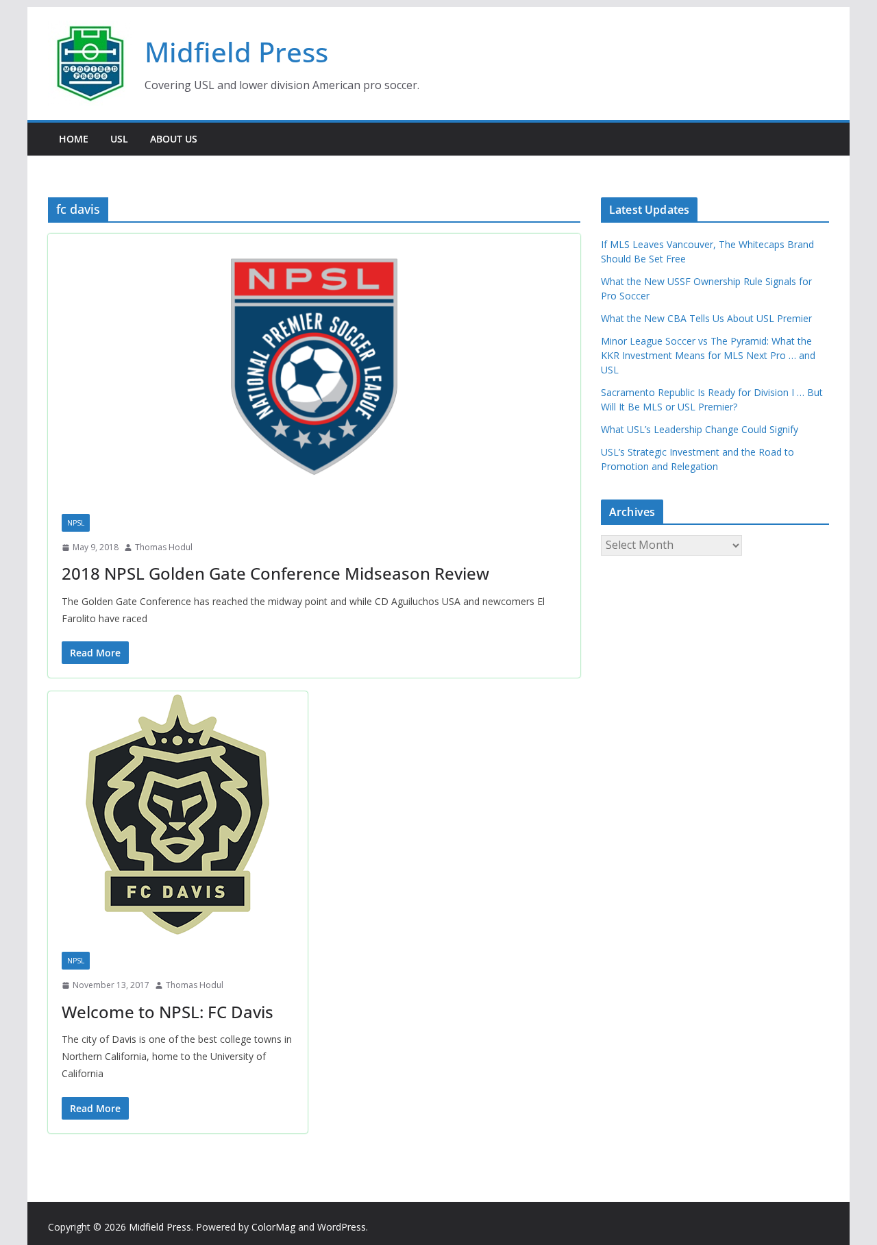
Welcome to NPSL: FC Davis (167, 1011)
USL (119, 138)
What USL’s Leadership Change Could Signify (699, 429)
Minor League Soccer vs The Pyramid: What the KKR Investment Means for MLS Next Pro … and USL (708, 355)
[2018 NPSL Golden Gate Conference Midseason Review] (314, 367)
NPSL (75, 523)
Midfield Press (236, 52)
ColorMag (273, 1226)
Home (73, 138)
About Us (173, 138)
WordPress (341, 1226)
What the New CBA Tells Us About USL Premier (706, 318)
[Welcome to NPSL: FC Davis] (178, 814)
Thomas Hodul (164, 547)
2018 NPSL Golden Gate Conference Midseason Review (275, 573)
